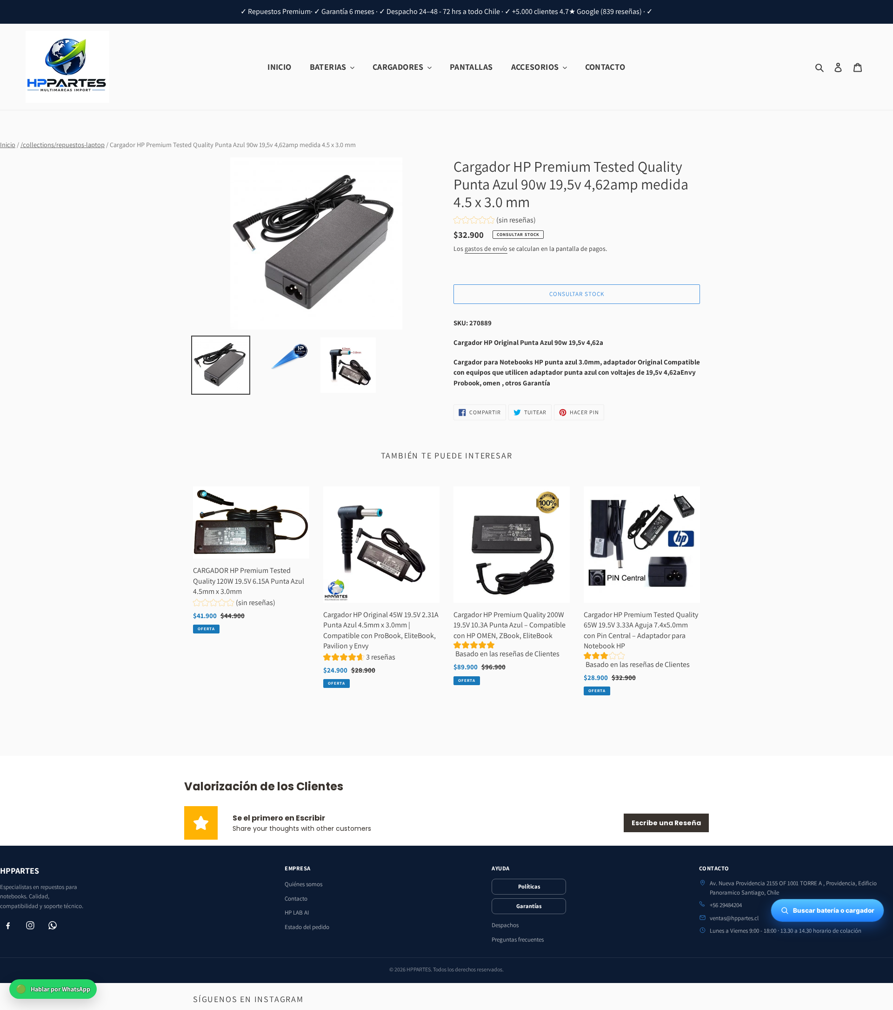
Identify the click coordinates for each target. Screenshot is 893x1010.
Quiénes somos (303, 884)
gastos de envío (486, 248)
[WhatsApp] (52, 925)
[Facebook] (8, 925)
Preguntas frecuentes (518, 939)
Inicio (7, 144)
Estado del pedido (307, 927)
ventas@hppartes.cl (734, 918)
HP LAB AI (297, 912)
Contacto (296, 898)
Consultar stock (577, 294)
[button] (494, 221)
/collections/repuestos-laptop (62, 144)
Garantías (528, 906)
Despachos (505, 925)
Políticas (529, 886)
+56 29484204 (726, 905)
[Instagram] (30, 925)
